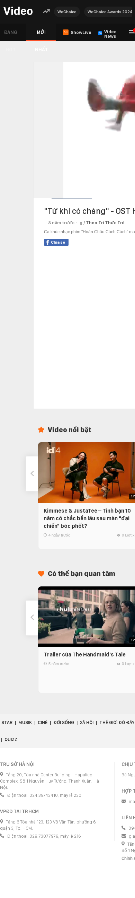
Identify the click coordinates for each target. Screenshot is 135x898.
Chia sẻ (58, 242)
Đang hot (10, 35)
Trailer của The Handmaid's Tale (85, 654)
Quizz (10, 739)
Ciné (42, 722)
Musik (25, 722)
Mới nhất (41, 35)
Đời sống (63, 722)
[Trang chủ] (18, 11)
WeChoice (66, 11)
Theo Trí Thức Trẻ (105, 222)
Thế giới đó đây (116, 722)
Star (6, 722)
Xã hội (86, 722)
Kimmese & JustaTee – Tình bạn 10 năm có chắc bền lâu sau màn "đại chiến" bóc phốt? (87, 518)
